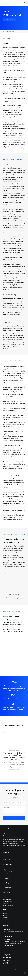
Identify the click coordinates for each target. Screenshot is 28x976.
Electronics (5, 915)
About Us (5, 856)
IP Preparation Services (8, 868)
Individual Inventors (7, 899)
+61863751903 (8, 937)
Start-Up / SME (6, 896)
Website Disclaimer (7, 964)
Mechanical (5, 917)
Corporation (5, 897)
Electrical (5, 913)
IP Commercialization (7, 887)
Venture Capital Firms (7, 901)
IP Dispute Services (7, 874)
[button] (24, 3)
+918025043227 (8, 946)
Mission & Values (6, 858)
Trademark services (10, 264)
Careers (4, 921)
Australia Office (8, 929)
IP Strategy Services (7, 882)
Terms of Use (6, 956)
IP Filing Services (6, 870)
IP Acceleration (6, 886)
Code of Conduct (7, 957)
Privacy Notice (6, 954)
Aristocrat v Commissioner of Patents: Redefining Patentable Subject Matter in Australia (14, 756)
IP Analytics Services (7, 884)
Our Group (5, 962)
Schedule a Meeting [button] (9, 19)
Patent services (9, 209)
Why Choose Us (6, 860)
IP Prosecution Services (8, 872)
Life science (5, 919)
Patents (5, 164)
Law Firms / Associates (8, 905)
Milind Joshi (14, 594)
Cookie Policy (6, 960)
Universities (5, 903)
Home (5, 31)
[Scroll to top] (25, 973)
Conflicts (5, 959)
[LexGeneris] (10, 3)
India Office (7, 939)
